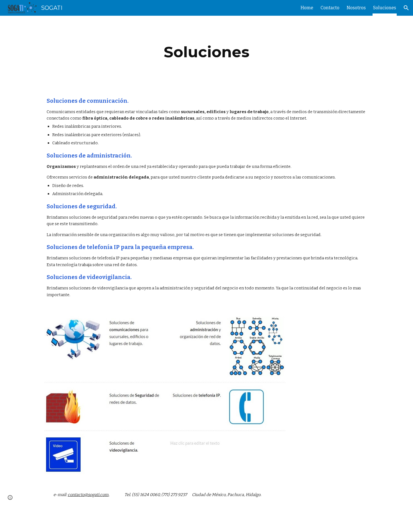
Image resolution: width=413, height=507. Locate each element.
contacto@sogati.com (88, 494)
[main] (206, 52)
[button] (406, 8)
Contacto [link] (330, 7)
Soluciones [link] (384, 7)
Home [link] (307, 7)
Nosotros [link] (356, 7)
